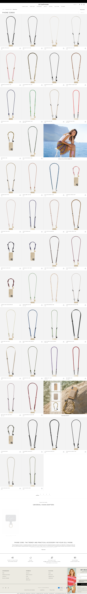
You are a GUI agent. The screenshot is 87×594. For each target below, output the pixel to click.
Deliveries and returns (6, 574)
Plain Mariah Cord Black (27, 451)
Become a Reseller (5, 578)
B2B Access (28, 579)
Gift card (27, 578)
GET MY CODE (77, 584)
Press (27, 576)
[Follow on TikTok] (8, 587)
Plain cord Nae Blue (26, 231)
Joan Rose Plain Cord (70, 121)
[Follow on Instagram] (5, 587)
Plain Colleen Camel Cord (71, 231)
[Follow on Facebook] (3, 587)
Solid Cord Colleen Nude (49, 231)
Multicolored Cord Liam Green (50, 341)
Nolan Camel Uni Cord (27, 194)
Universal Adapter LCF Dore (11, 534)
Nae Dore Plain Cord (48, 121)
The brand (63, 6)
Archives (50, 6)
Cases (49, 572)
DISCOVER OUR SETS (65, 415)
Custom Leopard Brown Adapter (76, 534)
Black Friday (46, 593)
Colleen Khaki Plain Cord (27, 84)
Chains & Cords (25, 6)
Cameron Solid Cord (70, 341)
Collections (56, 6)
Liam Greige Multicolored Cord (72, 304)
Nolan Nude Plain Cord (5, 231)
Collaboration (50, 578)
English (75, 4)
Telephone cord (51, 576)
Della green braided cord (28, 121)
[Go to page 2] (49, 494)
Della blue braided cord (49, 194)
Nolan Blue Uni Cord (5, 121)
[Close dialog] (85, 569)
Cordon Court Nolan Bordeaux (7, 304)
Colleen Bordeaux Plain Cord (28, 414)
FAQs (3, 572)
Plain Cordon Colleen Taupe (71, 84)
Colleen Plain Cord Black (49, 451)
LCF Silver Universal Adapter (54, 534)
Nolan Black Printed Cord (71, 451)
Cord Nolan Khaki (4, 451)
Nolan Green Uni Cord (27, 304)
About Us (27, 572)
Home (3, 9)
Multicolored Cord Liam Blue (28, 341)
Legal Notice (42, 589)
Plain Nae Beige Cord (5, 194)
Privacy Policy (52, 589)
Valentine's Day (22, 593)
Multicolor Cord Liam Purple (6, 414)
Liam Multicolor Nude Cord (6, 84)
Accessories (39, 6)
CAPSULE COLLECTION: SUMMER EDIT (65, 158)
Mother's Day (28, 593)
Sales (18, 593)
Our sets (45, 6)
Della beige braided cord (49, 304)
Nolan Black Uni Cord (49, 84)
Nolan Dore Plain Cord (5, 341)
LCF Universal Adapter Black (32, 534)
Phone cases (32, 6)
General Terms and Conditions (29, 589)
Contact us (4, 576)
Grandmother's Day (39, 593)
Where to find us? (29, 574)
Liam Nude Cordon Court (71, 194)
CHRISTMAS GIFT (51, 593)
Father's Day (33, 593)
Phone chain (50, 574)
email (45, 561)
